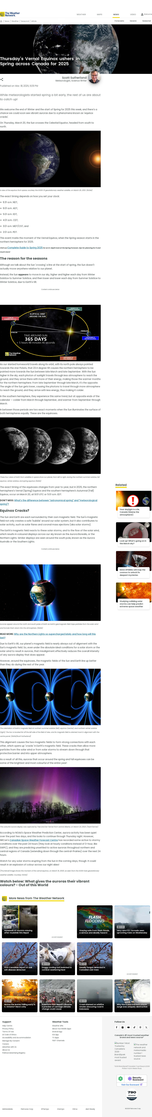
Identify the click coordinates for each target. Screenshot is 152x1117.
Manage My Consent (11, 1041)
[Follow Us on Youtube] (128, 1028)
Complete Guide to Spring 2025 (25, 247)
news (7, 21)
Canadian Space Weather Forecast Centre (34, 840)
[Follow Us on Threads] (140, 1028)
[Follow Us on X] (146, 1028)
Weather (15, 21)
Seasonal (25, 21)
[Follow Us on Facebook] (117, 1028)
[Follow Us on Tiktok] (134, 1028)
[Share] (1, 79)
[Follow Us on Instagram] (123, 1028)
